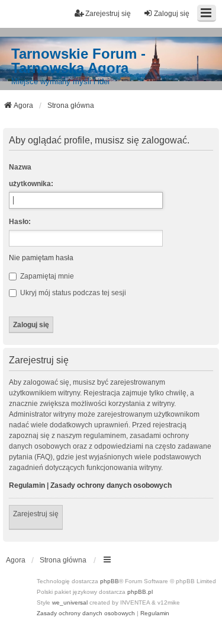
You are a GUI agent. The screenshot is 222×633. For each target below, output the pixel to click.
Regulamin (27, 485)
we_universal (70, 602)
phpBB (109, 581)
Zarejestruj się (36, 514)
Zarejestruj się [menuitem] (108, 13)
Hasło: (20, 222)
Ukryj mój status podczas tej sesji (72, 293)
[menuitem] (86, 613)
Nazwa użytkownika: (31, 175)
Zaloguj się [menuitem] (171, 13)
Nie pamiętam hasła (41, 258)
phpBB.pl (140, 592)
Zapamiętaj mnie (46, 276)
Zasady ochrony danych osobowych (111, 485)
